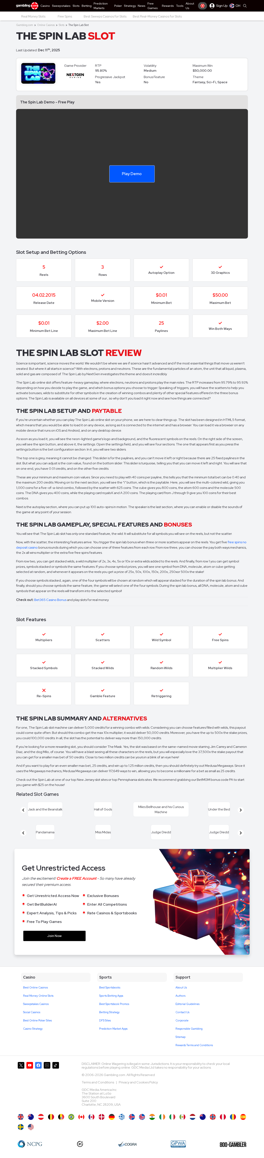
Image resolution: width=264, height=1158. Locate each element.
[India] (152, 1117)
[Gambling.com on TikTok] (55, 1086)
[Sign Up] (202, 5)
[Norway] (213, 1117)
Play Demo (132, 173)
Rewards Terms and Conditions (194, 1045)
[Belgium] (51, 1117)
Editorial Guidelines (187, 1004)
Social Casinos (31, 1012)
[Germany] (112, 1117)
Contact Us (182, 1012)
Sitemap (180, 1037)
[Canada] (91, 1117)
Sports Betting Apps (111, 996)
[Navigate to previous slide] (23, 810)
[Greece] (122, 1117)
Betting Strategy (109, 1012)
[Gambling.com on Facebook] (38, 1086)
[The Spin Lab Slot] (31, 1127)
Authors (180, 996)
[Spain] (243, 1117)
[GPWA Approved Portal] (178, 1143)
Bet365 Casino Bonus (50, 600)
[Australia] (31, 1117)
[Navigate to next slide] (241, 810)
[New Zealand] (203, 1117)
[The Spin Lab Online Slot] (81, 1117)
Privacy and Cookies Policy (138, 1082)
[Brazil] (71, 1117)
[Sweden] (21, 1127)
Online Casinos (46, 25)
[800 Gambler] (233, 1144)
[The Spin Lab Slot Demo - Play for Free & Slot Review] (21, 1117)
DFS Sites (105, 1020)
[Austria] (41, 1117)
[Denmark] (102, 1117)
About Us (181, 987)
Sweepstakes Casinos (36, 1004)
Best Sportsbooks (109, 987)
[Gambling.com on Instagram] (47, 1086)
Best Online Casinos (35, 987)
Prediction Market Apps (113, 1028)
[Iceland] (132, 1117)
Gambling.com (24, 25)
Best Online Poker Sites (37, 1020)
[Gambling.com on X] (21, 1086)
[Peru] (223, 1117)
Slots (61, 25)
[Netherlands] (193, 1117)
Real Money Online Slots (38, 996)
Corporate (182, 1020)
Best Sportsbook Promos (114, 1004)
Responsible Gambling (189, 1028)
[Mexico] (182, 1117)
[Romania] (233, 1117)
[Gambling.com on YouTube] (29, 1086)
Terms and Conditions (98, 1082)
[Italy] (172, 1117)
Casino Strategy (33, 1028)
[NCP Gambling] (30, 1144)
